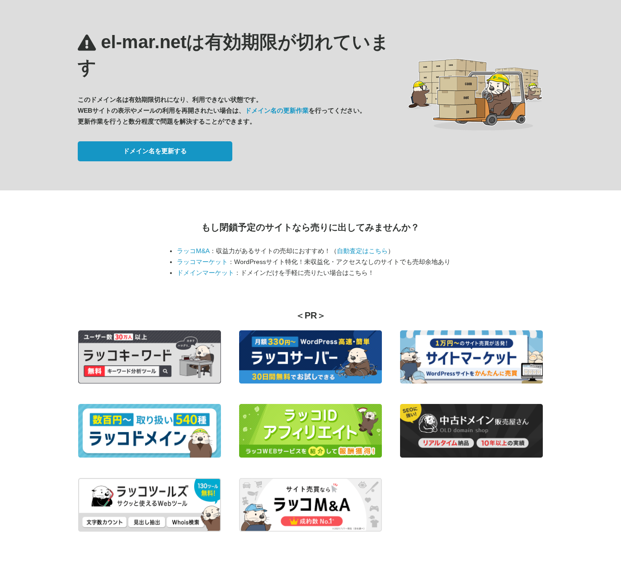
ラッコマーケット (202, 261)
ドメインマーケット (205, 272)
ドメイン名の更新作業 (277, 110)
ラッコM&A (193, 250)
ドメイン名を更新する (155, 150)
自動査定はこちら (362, 250)
